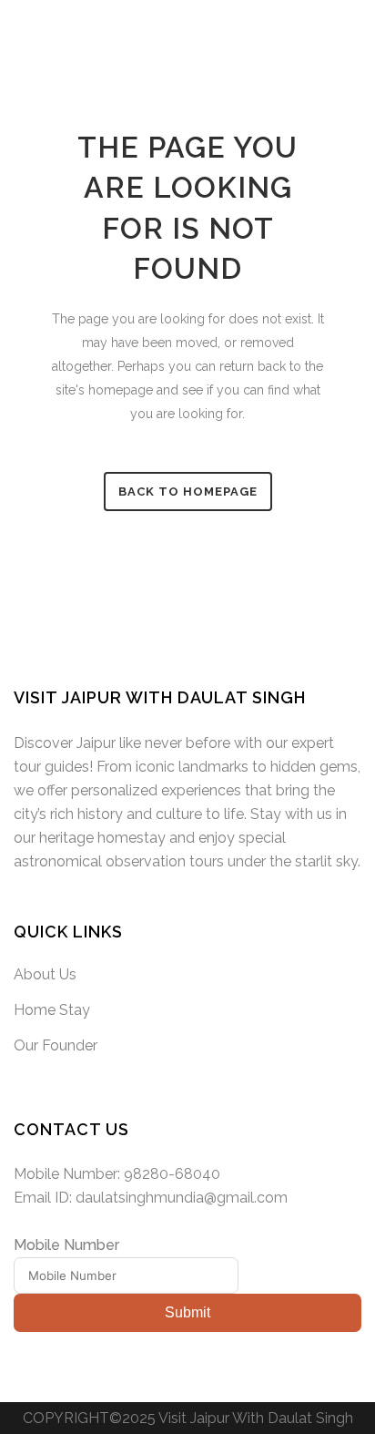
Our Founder (55, 1045)
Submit (187, 1312)
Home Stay (52, 1010)
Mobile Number (66, 1245)
